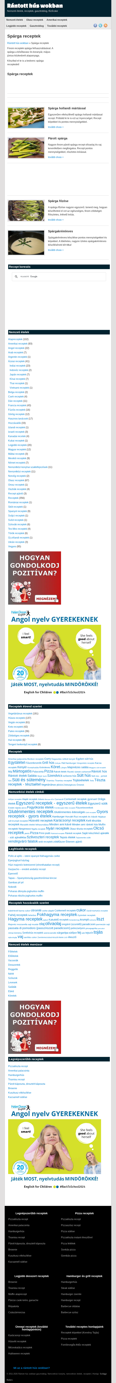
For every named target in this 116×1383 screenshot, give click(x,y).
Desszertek (14, 965)
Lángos (64, 768)
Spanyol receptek (17, 511)
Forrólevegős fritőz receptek (64, 808)
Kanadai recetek (17, 436)
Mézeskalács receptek (20, 1347)
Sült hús (84, 775)
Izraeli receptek (16, 432)
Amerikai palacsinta (17, 759)
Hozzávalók (14, 423)
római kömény (15, 933)
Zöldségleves (69, 785)
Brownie (12, 1088)
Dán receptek (15, 401)
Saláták (12, 987)
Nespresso (25, 828)
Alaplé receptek (29, 799)
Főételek (13, 951)
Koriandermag (74, 920)
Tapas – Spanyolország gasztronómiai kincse (32, 878)
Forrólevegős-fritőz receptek (76, 1344)
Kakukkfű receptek (59, 919)
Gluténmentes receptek (30, 811)
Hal (63, 763)
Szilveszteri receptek (43, 837)
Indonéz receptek (19, 370)
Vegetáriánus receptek (20, 713)
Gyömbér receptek (86, 915)
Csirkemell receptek (65, 910)
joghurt (45, 920)
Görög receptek (16, 414)
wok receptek (46, 841)
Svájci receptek (16, 515)
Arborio (41, 799)
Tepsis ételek (67, 837)
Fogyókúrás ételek (40, 807)
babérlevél (13, 910)
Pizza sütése (68, 1231)
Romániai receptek (18, 502)
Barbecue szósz (69, 1312)
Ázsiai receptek (16, 361)
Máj (10, 771)
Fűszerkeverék (34, 763)
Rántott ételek (17, 775)
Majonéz (12, 924)
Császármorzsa (16, 1312)
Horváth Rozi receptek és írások (81, 816)
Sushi (45, 776)
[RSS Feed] (105, 26)
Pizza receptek (69, 1338)
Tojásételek (81, 780)
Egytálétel (16, 762)
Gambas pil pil (16, 882)
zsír (66, 937)
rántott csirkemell (82, 771)
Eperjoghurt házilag (18, 860)
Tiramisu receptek (63, 780)
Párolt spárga (57, 138)
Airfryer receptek (15, 799)
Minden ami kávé (60, 824)
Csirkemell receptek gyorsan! (80, 799)
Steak (39, 776)
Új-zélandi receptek (18, 537)
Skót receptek (15, 506)
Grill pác (58, 763)
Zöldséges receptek (18, 735)
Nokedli (12, 887)
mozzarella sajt (24, 924)
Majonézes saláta (78, 767)
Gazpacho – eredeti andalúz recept (27, 869)
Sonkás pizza (68, 1249)
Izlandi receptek (16, 427)
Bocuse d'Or (49, 799)
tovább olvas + (56, 127)
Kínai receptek (17, 379)
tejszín (89, 932)
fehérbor (32, 915)
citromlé (36, 910)
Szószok (12, 978)
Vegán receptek (16, 722)
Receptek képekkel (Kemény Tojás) (80, 1332)
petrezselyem (78, 928)
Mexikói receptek (17, 458)
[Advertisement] (83, 68)
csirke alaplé (48, 910)
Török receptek (16, 533)
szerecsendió (50, 933)
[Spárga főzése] (26, 221)
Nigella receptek (38, 829)
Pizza (48, 771)
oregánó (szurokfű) (72, 924)
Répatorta (13, 1306)
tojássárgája (12, 937)
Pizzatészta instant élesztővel (77, 1237)
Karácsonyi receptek (69, 820)
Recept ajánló (15, 493)
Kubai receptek (16, 440)
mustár (35, 924)
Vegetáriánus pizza (52, 784)
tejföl (83, 933)
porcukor (101, 928)
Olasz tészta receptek (81, 828)
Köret (55, 767)
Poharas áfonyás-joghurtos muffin (26, 891)
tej (79, 932)
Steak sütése (68, 1288)
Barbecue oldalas (70, 1306)
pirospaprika (91, 928)
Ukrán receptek (16, 542)
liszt (100, 918)
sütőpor (73, 932)
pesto (27, 833)
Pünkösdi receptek (57, 833)
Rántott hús (99, 771)
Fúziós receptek (16, 409)
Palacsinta (38, 771)
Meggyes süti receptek (97, 768)
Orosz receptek (16, 484)
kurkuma (92, 920)
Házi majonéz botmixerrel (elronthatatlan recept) (34, 865)
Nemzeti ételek (14, 20)
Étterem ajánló (74, 841)
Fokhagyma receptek (57, 914)
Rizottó (70, 771)
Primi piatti (44, 833)
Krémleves (44, 767)
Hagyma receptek (25, 918)
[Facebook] (95, 26)
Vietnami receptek (19, 387)
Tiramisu (50, 780)
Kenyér (22, 767)
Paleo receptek (16, 731)
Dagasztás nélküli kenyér (63, 759)
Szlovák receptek (17, 524)
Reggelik (13, 969)
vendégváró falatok (23, 841)
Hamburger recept (70, 1300)
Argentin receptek (17, 357)
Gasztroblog (37, 26)
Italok (11, 973)
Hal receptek (15, 740)
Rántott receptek (73, 833)
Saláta (32, 775)
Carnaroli (59, 799)
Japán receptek (18, 374)
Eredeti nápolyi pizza (17, 808)
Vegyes (12, 546)
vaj (20, 936)
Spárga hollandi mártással (67, 108)
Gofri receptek (90, 812)
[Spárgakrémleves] (26, 255)
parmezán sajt (103, 924)
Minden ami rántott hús (85, 824)
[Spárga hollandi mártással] (26, 128)
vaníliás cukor (30, 937)
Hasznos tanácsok (18, 418)
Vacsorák (13, 960)
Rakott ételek (60, 771)
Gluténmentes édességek (69, 812)
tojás (98, 932)
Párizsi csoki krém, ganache (23, 1300)
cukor (81, 910)
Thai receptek (17, 383)
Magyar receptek (17, 449)
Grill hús (48, 763)
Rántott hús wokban (35, 5)
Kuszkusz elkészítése (19, 1092)
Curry (47, 758)
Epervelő (13, 873)
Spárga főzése (58, 201)
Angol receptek (16, 348)
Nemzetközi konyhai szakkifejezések (28, 467)
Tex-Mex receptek (17, 529)
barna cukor (24, 911)
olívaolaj (53, 923)
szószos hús (69, 775)
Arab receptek (15, 352)
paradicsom (88, 924)
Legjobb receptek (16, 26)
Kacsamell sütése (17, 1097)
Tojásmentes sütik (83, 838)
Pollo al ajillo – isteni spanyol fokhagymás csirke (34, 856)
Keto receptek (15, 726)
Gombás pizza (68, 1255)
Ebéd (11, 991)
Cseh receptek (16, 396)
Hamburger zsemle (71, 1294)
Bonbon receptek (35, 759)
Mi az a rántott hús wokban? (31, 1367)
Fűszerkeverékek (84, 808)
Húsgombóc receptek (85, 763)
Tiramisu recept (16, 1079)
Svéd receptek (16, 520)
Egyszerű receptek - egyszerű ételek (51, 802)
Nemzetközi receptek (19, 471)
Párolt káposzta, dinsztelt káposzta (26, 1084)
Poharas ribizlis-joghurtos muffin (25, 895)
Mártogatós (22, 771)
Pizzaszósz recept (71, 1225)
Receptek (13, 498)
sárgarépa (62, 932)
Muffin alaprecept (17, 1294)
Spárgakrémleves (60, 231)
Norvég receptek (17, 476)
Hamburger (70, 763)
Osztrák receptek (17, 489)
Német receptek (16, 462)
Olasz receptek (34, 20)
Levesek (12, 982)
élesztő (72, 937)
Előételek (13, 956)
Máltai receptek (16, 454)
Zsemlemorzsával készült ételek (50, 937)
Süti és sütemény (29, 779)
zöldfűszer (59, 841)
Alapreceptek (15, 339)
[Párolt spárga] (26, 158)
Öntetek (80, 785)
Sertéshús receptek (32, 932)
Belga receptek (16, 392)
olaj (42, 924)
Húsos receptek (16, 718)
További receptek (57, 26)
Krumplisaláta (33, 768)
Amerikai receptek (57, 20)
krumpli (84, 919)
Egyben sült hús (84, 758)
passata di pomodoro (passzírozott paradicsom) (39, 928)
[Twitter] (100, 26)
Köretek (12, 995)
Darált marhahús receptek (97, 911)
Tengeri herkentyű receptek (22, 744)
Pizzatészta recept (18, 1066)
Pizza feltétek (68, 1243)
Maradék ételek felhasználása (34, 824)
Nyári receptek (57, 828)
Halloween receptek (19, 1353)
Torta (92, 781)
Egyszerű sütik (98, 803)
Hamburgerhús (16, 1075)
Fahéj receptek (18, 915)
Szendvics (54, 775)
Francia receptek (17, 405)
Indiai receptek (17, 365)
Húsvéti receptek (41, 820)
